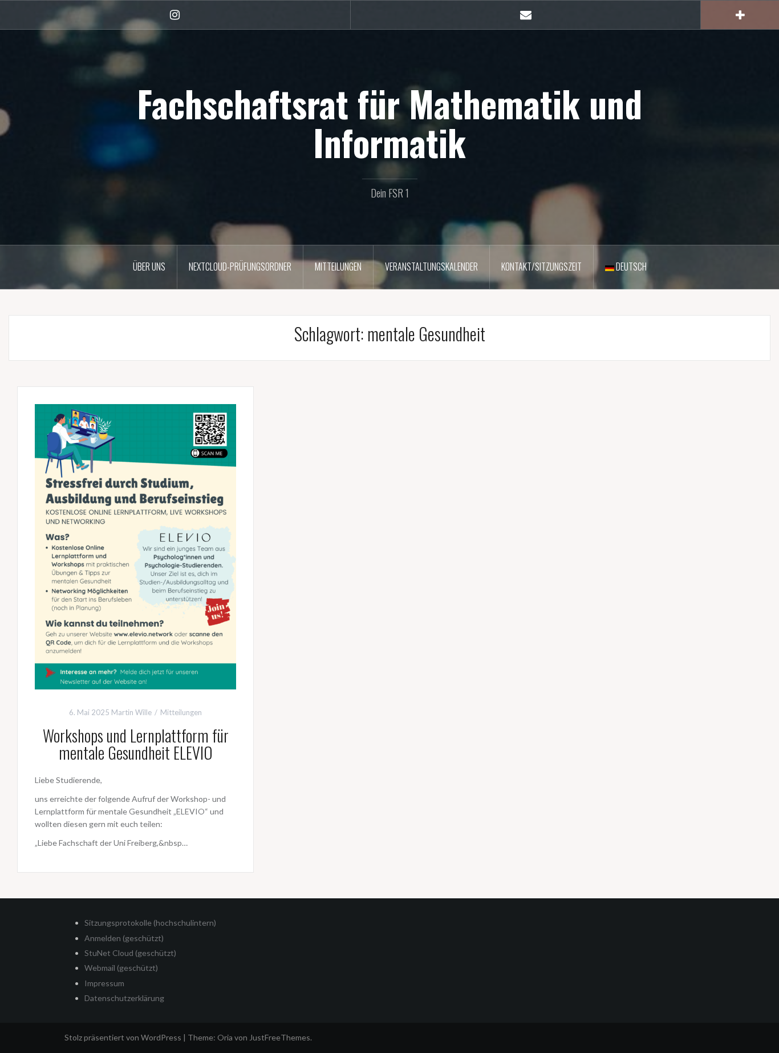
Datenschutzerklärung (124, 998)
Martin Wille (131, 712)
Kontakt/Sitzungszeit (541, 266)
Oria (225, 1037)
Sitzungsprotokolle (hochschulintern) (150, 922)
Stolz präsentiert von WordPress (122, 1037)
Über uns (149, 266)
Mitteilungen (338, 266)
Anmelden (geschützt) (124, 938)
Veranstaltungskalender (431, 266)
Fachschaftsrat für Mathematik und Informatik (389, 122)
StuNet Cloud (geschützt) (130, 953)
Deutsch (630, 266)
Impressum (104, 983)
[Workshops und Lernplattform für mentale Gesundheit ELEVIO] (135, 545)
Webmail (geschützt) (121, 968)
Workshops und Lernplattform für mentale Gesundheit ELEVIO (136, 744)
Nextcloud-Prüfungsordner (240, 266)
